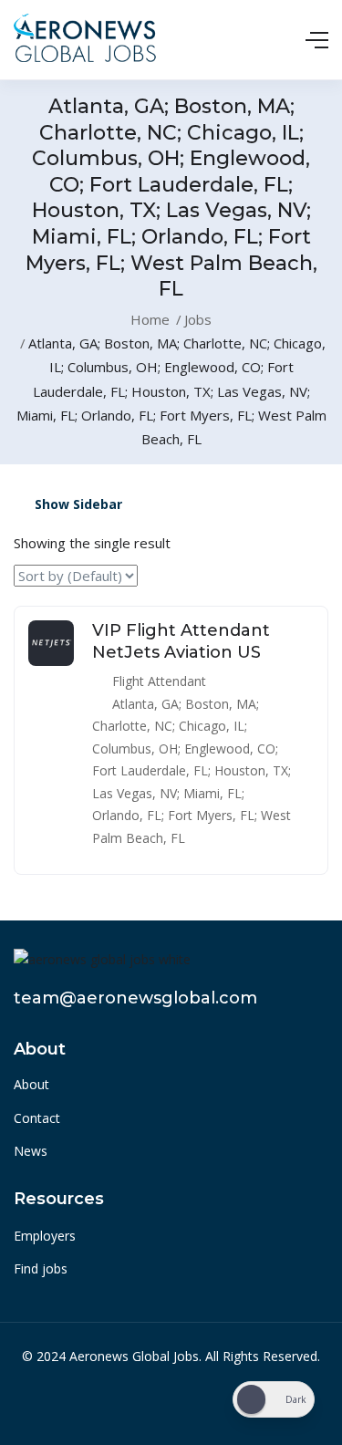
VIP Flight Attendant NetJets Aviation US (181, 640)
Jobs (198, 319)
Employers (45, 1235)
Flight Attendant (159, 681)
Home (150, 319)
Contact (37, 1118)
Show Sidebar (76, 504)
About (31, 1084)
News (30, 1150)
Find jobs (40, 1268)
